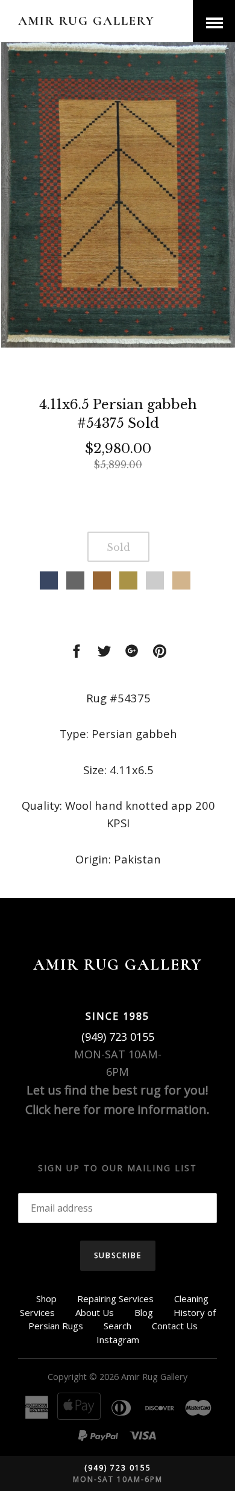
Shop (46, 1298)
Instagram (117, 1340)
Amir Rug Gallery (86, 20)
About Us (94, 1312)
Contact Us (175, 1326)
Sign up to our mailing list (117, 1168)
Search (117, 1326)
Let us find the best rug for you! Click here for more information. (117, 1099)
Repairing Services (115, 1298)
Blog (143, 1312)
